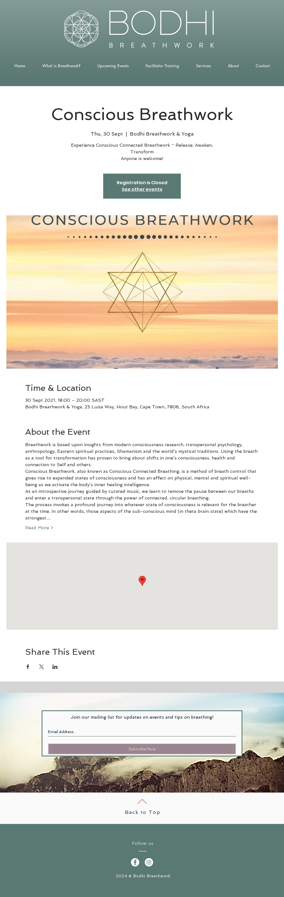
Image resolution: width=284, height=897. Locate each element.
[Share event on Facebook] (28, 666)
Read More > (39, 527)
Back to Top (143, 812)
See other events (142, 189)
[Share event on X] (41, 666)
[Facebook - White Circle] (135, 862)
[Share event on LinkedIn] (55, 666)
